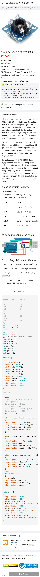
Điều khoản (30, 555)
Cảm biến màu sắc (23, 8)
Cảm (4, 119)
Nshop (3, 8)
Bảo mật (21, 555)
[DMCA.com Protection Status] (10, 565)
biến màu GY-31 (12, 119)
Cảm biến (11, 8)
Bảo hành (5, 555)
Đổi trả (13, 555)
